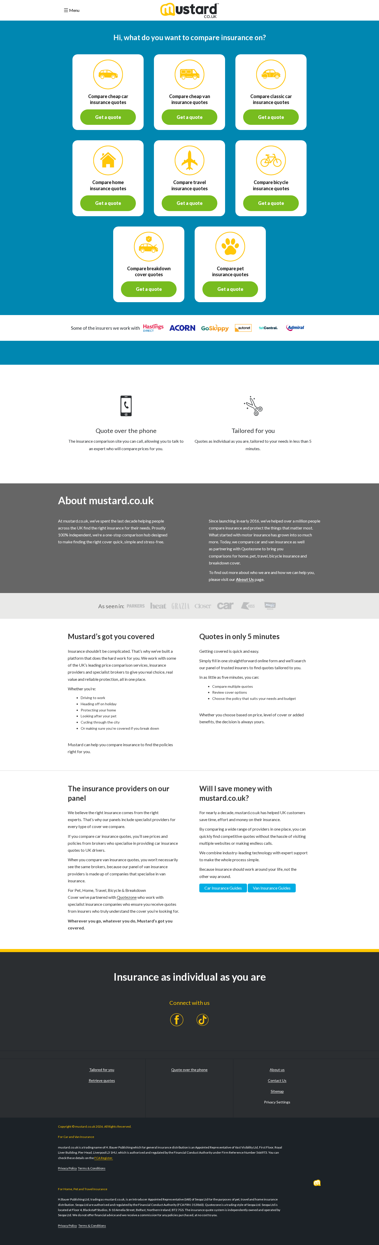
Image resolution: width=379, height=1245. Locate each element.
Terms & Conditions (91, 1168)
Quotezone (127, 897)
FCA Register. (103, 1158)
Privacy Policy (67, 1168)
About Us (245, 579)
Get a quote (108, 117)
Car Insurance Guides (223, 887)
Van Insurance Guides (272, 887)
